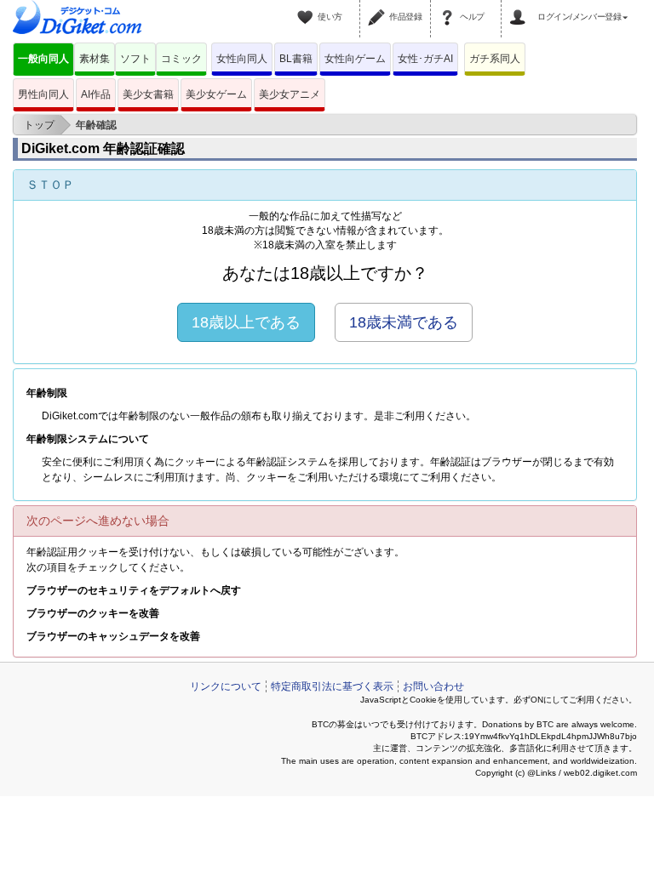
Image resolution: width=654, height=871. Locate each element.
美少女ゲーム (216, 94)
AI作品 (96, 94)
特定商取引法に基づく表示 (332, 686)
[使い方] (307, 7)
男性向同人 (43, 94)
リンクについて (225, 686)
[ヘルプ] (449, 7)
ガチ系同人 (494, 59)
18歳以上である (246, 322)
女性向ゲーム (355, 59)
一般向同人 (43, 59)
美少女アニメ (289, 94)
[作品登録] (379, 7)
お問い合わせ (433, 686)
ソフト (135, 59)
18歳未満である (403, 322)
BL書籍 (296, 59)
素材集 (94, 59)
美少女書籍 (148, 94)
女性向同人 (241, 59)
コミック (181, 59)
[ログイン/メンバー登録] (520, 7)
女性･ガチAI (425, 59)
